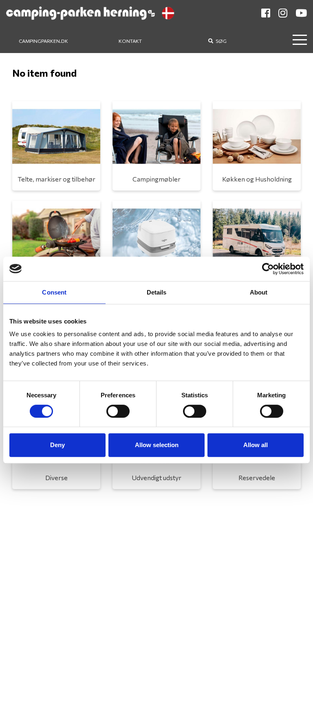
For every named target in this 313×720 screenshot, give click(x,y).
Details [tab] (157, 292)
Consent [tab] (54, 292)
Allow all (255, 444)
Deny (57, 444)
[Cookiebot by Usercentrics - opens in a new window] (268, 269)
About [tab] (259, 292)
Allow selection (157, 444)
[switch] (118, 411)
